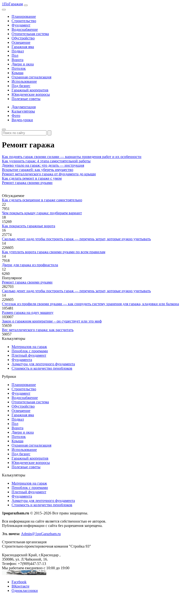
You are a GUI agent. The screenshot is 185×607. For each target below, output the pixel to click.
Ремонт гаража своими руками (27, 183)
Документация (24, 107)
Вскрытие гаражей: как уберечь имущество (37, 170)
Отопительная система (30, 34)
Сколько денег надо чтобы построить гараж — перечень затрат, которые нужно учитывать (76, 239)
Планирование (24, 16)
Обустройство (23, 38)
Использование (24, 81)
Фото (16, 116)
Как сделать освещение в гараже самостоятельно (42, 200)
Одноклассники (25, 590)
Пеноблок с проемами (30, 351)
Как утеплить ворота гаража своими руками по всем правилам (53, 252)
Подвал (18, 51)
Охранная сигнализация (31, 77)
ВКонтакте (20, 586)
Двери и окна (23, 64)
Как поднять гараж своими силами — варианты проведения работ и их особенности (71, 157)
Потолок (19, 68)
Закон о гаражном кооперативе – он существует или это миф (52, 321)
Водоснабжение (25, 29)
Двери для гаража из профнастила (30, 265)
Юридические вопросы (31, 94)
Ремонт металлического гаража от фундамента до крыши (49, 174)
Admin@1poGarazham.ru (41, 534)
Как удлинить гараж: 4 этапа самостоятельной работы (46, 161)
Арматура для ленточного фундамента (43, 364)
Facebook (19, 582)
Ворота (17, 60)
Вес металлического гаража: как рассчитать (37, 330)
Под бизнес (21, 86)
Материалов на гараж (29, 347)
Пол (15, 55)
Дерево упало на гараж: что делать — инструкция (43, 165)
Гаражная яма (23, 47)
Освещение (21, 42)
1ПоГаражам (12, 4)
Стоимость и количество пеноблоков (42, 368)
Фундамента (22, 360)
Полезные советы (26, 99)
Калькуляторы (23, 111)
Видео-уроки (22, 120)
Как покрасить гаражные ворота (28, 226)
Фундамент (21, 25)
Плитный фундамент (29, 355)
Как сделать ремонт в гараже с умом (32, 178)
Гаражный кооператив (30, 90)
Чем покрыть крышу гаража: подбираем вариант (42, 213)
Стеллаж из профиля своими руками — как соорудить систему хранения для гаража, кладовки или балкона (90, 304)
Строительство (24, 21)
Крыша (17, 73)
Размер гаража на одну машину (27, 312)
